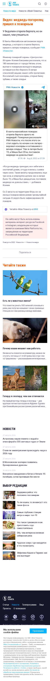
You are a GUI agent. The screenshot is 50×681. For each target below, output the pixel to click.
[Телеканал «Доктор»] (24, 617)
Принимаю (38, 631)
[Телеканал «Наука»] (6, 617)
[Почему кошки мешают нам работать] (25, 330)
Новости (9, 429)
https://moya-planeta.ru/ (12, 644)
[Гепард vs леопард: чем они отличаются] (25, 378)
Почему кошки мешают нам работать (22, 348)
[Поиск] (39, 4)
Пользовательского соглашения (16, 664)
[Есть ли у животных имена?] (25, 282)
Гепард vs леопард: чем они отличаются (23, 396)
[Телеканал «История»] (32, 617)
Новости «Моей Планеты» (30, 11)
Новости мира (9, 11)
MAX (36, 209)
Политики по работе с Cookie (14, 668)
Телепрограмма (29, 604)
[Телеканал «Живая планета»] (15, 617)
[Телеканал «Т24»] (41, 617)
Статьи (6, 604)
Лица (41, 604)
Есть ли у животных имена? (17, 300)
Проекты (7, 608)
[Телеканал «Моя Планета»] (13, 4)
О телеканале (20, 608)
